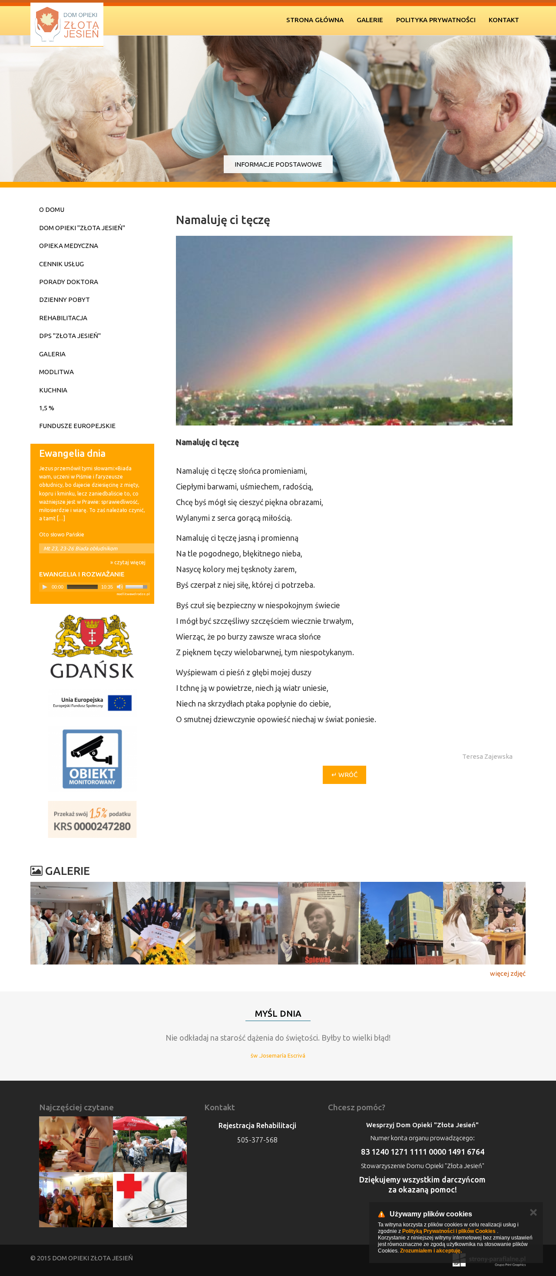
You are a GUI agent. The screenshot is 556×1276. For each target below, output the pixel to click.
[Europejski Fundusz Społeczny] (92, 703)
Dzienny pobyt (64, 299)
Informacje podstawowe (278, 164)
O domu (51, 209)
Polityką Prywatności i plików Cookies (449, 1231)
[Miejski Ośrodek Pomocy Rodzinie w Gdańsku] (92, 646)
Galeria (52, 354)
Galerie (370, 19)
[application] (94, 587)
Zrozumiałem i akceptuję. (431, 1251)
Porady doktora (68, 281)
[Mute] (119, 586)
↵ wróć (344, 774)
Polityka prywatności (436, 19)
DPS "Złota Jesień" (70, 335)
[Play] (44, 586)
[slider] (138, 586)
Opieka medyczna (68, 245)
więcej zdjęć (508, 973)
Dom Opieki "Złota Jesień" (82, 227)
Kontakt (504, 19)
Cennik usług (61, 264)
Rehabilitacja (63, 318)
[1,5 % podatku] (92, 819)
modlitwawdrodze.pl (133, 594)
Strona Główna (315, 19)
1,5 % (46, 408)
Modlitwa (56, 371)
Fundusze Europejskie (77, 425)
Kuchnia (53, 390)
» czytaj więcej (128, 562)
